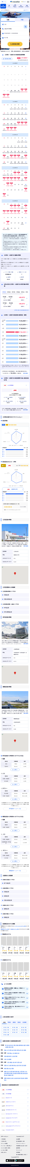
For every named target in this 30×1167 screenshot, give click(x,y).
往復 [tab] (8, 19)
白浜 (21, 1062)
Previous (2, 946)
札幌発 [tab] (4, 1022)
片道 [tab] (22, 19)
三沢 (8, 1050)
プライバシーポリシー (20, 1143)
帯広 (15, 1045)
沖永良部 (15, 1073)
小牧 (8, 1059)
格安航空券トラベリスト (5, 51)
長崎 (14, 1071)
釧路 (17, 1045)
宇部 (20, 1065)
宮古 (5, 1080)
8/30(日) (27, 292)
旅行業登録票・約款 (20, 1141)
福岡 (5, 1071)
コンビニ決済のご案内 (5, 1148)
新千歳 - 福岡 (24, 1032)
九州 (2, 1071)
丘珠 (10, 1045)
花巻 (10, 1050)
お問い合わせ (3, 1152)
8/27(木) (13, 292)
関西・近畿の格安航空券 (16, 51)
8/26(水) (9, 292)
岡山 (15, 1065)
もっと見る (14, 769)
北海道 (2, 1045)
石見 (22, 1065)
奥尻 (25, 1045)
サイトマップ (19, 1150)
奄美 (11, 1073)
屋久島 (5, 1075)
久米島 (15, 1078)
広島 (17, 1065)
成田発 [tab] (14, 1022)
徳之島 (26, 1073)
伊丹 (8, 1062)
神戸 (16, 1062)
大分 (26, 1071)
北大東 (11, 1078)
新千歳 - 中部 (6, 1029)
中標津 (27, 1045)
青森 (5, 1050)
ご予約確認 (3, 1139)
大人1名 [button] (6, 37)
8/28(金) (18, 292)
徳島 (5, 1068)
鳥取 (5, 1065)
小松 (13, 1053)
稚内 (22, 1045)
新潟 (8, 1053)
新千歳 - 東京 (24, 1027)
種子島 (22, 1073)
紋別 (10, 1047)
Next (28, 946)
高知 (13, 1068)
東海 (2, 1059)
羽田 (5, 1056)
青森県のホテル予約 (5, 929)
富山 (11, 1053)
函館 (20, 1045)
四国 (2, 1068)
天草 (12, 1075)
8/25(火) (4, 292)
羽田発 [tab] (9, 1022)
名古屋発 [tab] (24, 1022)
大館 (17, 1050)
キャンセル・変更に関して (6, 1145)
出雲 (10, 1065)
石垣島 (8, 1078)
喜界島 (18, 1073)
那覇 (5, 1078)
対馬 (21, 1071)
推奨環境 (18, 1148)
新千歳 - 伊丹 (15, 1029)
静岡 (10, 1059)
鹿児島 (8, 1073)
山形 (20, 1050)
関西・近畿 (3, 1062)
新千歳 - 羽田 (6, 1027)
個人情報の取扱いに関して (21, 1154)
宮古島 (22, 1078)
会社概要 (18, 1139)
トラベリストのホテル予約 (20, 926)
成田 (8, 1056)
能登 (16, 1053)
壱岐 (16, 1071)
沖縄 (2, 1078)
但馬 (18, 1062)
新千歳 (6, 1045)
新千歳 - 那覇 (6, 1034)
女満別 (6, 1047)
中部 (5, 1059)
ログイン (27, 10)
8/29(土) (22, 292)
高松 (8, 1068)
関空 (11, 1062)
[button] (15, 24)
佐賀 (11, 1071)
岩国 (25, 1065)
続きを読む (25, 373)
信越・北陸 (3, 1053)
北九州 (8, 1071)
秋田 (15, 1050)
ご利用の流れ (3, 1141)
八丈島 (13, 1056)
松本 (18, 1053)
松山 (10, 1068)
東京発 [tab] (19, 1022)
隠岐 (13, 1065)
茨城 (16, 1056)
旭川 (12, 1045)
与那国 (26, 1078)
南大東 (18, 1078)
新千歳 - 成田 (15, 1027)
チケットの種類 (4, 1143)
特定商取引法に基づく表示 (21, 1145)
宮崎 (5, 1073)
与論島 (9, 1075)
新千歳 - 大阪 (6, 1032)
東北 (2, 1050)
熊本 (23, 1071)
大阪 (13, 1062)
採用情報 (18, 1152)
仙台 (13, 1050)
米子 (8, 1065)
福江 (19, 1071)
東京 (10, 1056)
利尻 (12, 1047)
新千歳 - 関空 (24, 1029)
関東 (2, 1056)
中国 (2, 1065)
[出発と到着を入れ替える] (25, 26)
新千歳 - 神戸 (15, 1032)
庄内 (22, 1050)
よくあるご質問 (4, 1150)
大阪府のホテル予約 (14, 929)
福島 (25, 1050)
